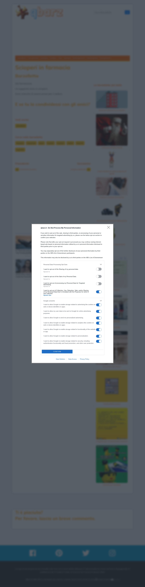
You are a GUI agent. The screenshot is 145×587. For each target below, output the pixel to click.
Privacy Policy (84, 359)
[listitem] (72, 264)
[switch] (99, 269)
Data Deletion (60, 359)
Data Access (72, 359)
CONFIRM (57, 351)
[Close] (109, 228)
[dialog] (72, 293)
